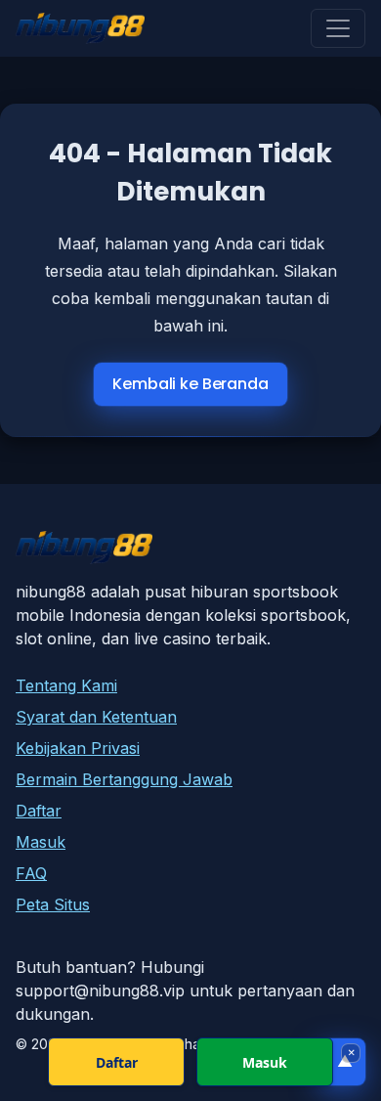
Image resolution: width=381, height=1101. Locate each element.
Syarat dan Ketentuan (96, 717)
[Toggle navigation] (338, 28)
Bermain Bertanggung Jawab (124, 779)
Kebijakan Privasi (78, 748)
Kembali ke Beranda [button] (190, 384)
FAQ (31, 873)
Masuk (40, 842)
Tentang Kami (66, 685)
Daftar (39, 810)
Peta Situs (53, 904)
